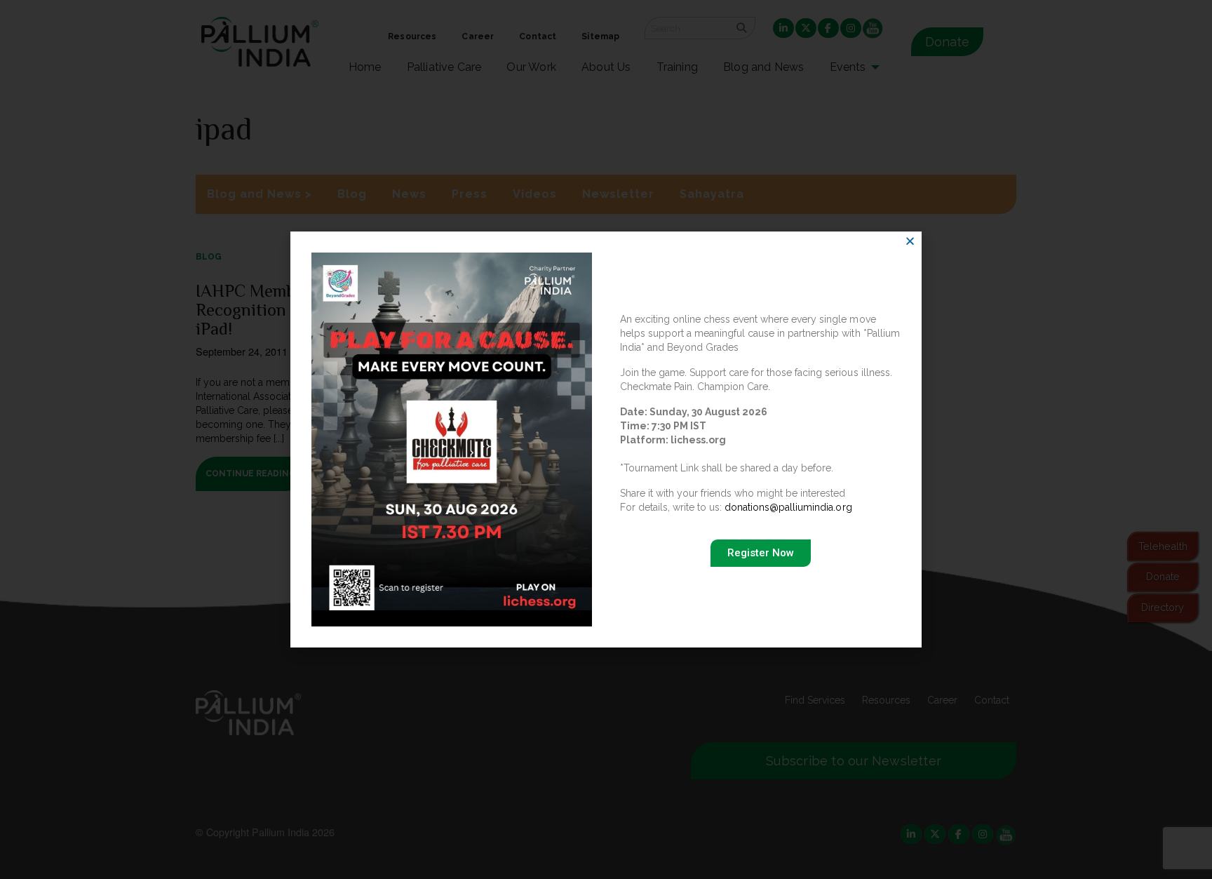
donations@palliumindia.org (788, 507)
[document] (606, 439)
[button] (910, 241)
